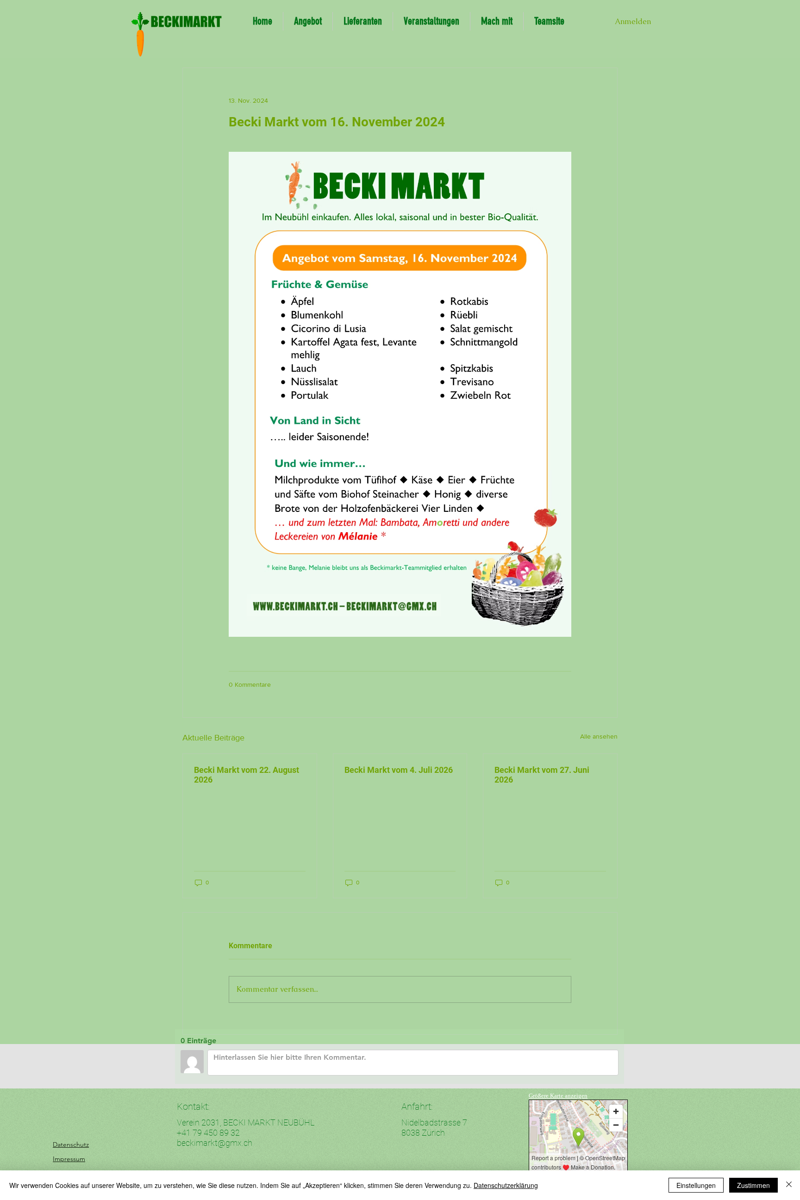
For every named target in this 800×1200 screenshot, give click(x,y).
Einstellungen (696, 1185)
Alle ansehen (599, 736)
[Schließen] (788, 1185)
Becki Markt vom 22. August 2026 (246, 774)
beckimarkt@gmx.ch (214, 1143)
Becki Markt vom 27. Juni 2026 (541, 774)
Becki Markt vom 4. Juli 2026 (398, 770)
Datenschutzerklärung (506, 1185)
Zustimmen (753, 1185)
